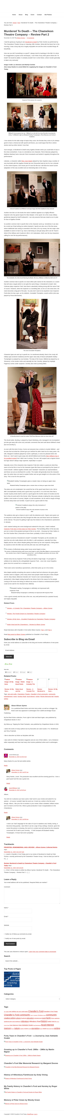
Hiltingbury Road (35, 1021)
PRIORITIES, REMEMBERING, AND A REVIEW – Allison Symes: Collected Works (30, 847)
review (37, 696)
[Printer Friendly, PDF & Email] (8, 664)
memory (7, 1028)
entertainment (8, 696)
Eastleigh (23, 1018)
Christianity (35, 1015)
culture (18, 1018)
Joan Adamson (14, 1025)
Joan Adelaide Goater (25, 1025)
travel (44, 1028)
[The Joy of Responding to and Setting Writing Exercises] (12, 980)
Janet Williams (13, 788)
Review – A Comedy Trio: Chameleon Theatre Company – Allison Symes (29, 608)
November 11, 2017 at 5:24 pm (17, 790)
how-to (54, 1021)
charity (31, 1015)
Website (6, 925)
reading (22, 1028)
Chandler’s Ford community (39, 694)
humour (57, 1021)
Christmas (40, 1015)
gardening (56, 1018)
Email (6, 916)
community (52, 694)
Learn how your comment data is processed (42, 951)
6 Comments (30, 38)
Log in (35, 1114)
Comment (7, 887)
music (13, 1028)
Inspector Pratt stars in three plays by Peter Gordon (20, 529)
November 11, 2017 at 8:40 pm (19, 819)
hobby (49, 1021)
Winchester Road (50, 1028)
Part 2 (50, 630)
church (44, 1015)
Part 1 (43, 630)
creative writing (9, 1018)
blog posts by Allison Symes (16, 634)
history (44, 1021)
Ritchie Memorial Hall (47, 696)
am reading (6, 1011)
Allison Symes (15, 770)
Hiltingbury (25, 1021)
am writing (12, 1011)
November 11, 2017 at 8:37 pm (19, 772)
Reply (6, 765)
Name (6, 908)
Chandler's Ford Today (32, 4)
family (48, 1018)
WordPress (30, 1114)
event (15, 696)
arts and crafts (12, 694)
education (30, 1018)
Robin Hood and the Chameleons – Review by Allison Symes (26, 624)
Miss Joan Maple (27, 161)
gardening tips (8, 1021)
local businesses (37, 1025)
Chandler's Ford (35, 1011)
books (26, 1011)
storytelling (35, 1028)
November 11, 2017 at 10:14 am (18, 756)
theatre (56, 696)
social (29, 1028)
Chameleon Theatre (23, 694)
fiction (52, 1018)
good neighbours (16, 1021)
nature (17, 1028)
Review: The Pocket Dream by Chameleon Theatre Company (26, 613)
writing (6, 699)
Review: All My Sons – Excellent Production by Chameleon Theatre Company (31, 619)
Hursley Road (22, 696)
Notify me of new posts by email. (15, 938)
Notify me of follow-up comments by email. (18, 934)
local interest (31, 696)
